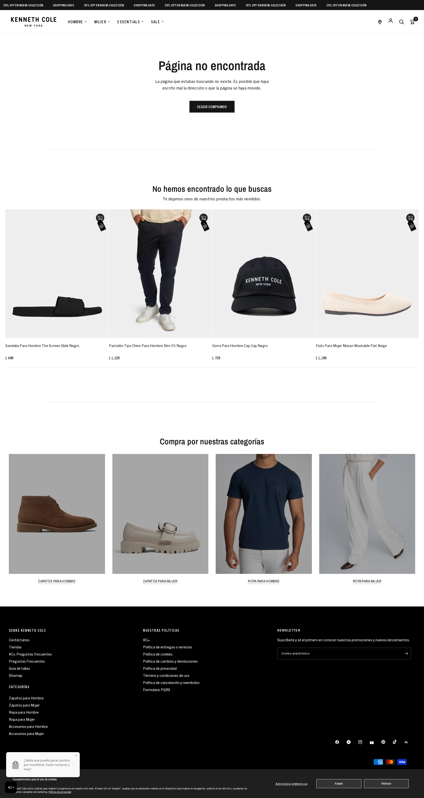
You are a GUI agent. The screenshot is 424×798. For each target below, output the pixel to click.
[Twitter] (352, 742)
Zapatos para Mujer (24, 705)
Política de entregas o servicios (167, 646)
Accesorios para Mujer (26, 733)
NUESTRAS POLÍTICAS (161, 630)
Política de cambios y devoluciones (170, 661)
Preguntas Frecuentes (27, 661)
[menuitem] (77, 21)
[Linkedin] (409, 742)
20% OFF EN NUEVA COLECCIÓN (90, 5)
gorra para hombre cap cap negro (240, 345)
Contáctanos (19, 639)
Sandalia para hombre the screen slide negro (42, 345)
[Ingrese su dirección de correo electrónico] (406, 653)
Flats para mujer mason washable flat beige (351, 345)
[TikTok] (398, 741)
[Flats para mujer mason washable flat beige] (367, 273)
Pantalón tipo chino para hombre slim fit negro (147, 345)
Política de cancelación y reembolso (171, 682)
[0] (411, 21)
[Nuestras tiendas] (379, 21)
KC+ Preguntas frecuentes (30, 654)
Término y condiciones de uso (166, 675)
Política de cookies (157, 654)
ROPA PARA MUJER (367, 581)
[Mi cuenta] (390, 21)
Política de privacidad (60, 792)
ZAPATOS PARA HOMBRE (57, 581)
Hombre (75, 21)
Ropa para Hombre (24, 712)
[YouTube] (375, 742)
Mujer (100, 21)
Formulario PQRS (156, 689)
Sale (155, 21)
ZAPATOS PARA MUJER (160, 581)
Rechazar (386, 783)
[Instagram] (363, 742)
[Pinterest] (386, 742)
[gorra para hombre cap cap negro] (263, 273)
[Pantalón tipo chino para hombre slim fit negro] (160, 273)
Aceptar (339, 783)
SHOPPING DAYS (49, 5)
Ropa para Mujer (22, 719)
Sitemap (15, 675)
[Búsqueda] (401, 21)
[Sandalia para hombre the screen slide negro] (56, 273)
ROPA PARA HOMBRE (263, 581)
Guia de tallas (19, 668)
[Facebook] (340, 742)
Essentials (128, 21)
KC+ (146, 639)
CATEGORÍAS (19, 686)
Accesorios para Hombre (28, 726)
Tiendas (15, 646)
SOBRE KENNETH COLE (27, 630)
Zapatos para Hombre (26, 697)
